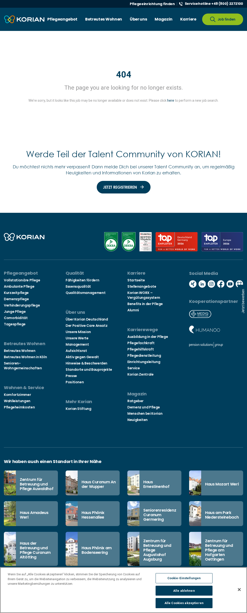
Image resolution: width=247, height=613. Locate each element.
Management (77, 344)
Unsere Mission (78, 331)
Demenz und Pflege (143, 407)
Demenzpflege (16, 299)
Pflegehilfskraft (140, 349)
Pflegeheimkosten (19, 407)
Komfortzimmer (17, 394)
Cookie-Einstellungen (184, 578)
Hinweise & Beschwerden (86, 363)
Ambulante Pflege (19, 286)
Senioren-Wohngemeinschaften (23, 366)
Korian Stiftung (78, 408)
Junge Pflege (15, 311)
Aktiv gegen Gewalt (82, 357)
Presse (71, 375)
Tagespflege (15, 324)
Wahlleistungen (17, 401)
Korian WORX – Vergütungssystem (143, 295)
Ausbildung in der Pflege (147, 336)
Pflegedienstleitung (144, 355)
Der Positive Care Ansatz (86, 325)
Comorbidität (16, 317)
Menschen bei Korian (144, 413)
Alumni (133, 310)
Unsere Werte (77, 338)
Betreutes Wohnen (19, 350)
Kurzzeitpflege (16, 292)
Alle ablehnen (184, 590)
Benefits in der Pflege (145, 303)
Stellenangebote (141, 286)
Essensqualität (78, 286)
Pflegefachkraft (141, 343)
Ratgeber (135, 401)
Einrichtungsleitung (143, 361)
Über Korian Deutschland (87, 319)
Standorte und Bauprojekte (89, 369)
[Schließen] (239, 589)
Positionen (75, 382)
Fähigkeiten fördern (82, 280)
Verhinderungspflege (22, 305)
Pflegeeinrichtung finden (152, 4)
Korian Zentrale (140, 374)
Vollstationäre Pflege (22, 280)
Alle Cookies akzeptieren (184, 603)
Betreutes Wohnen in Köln (25, 357)
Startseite (136, 280)
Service (133, 368)
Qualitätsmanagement (85, 292)
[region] (123, 590)
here (170, 100)
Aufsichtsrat (76, 350)
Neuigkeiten (137, 419)
